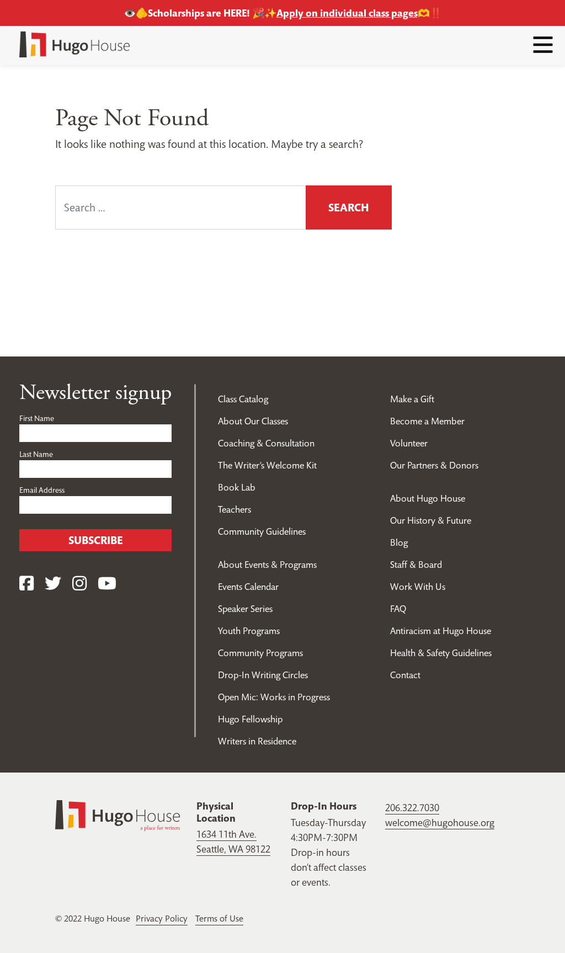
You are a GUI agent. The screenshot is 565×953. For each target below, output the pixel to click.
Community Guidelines (262, 531)
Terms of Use (219, 918)
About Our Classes (253, 421)
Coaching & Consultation (266, 443)
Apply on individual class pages (347, 13)
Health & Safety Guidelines (441, 653)
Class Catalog (243, 399)
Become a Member (427, 421)
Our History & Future (430, 520)
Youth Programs (249, 631)
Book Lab (236, 487)
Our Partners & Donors (434, 465)
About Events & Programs (267, 564)
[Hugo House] (117, 814)
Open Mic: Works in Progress (274, 697)
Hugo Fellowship (250, 719)
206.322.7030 (412, 807)
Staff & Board (416, 564)
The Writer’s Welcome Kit (267, 465)
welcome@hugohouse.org (439, 822)
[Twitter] (53, 583)
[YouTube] (107, 583)
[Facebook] (26, 583)
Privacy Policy (162, 918)
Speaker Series (245, 609)
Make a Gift (412, 399)
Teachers (234, 509)
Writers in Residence (257, 741)
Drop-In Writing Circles (263, 675)
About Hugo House (427, 498)
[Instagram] (79, 583)
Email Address (42, 490)
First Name (36, 418)
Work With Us (417, 587)
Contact (405, 675)
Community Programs (260, 653)
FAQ (398, 609)
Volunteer (409, 443)
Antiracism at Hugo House (440, 631)
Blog (399, 542)
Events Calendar (248, 587)
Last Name (36, 454)
